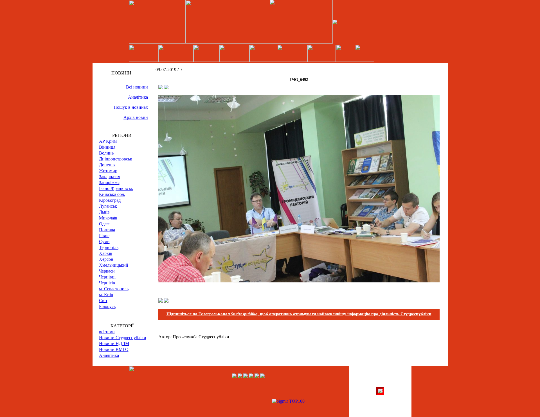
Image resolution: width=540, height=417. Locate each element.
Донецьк (107, 164)
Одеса (105, 223)
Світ (103, 300)
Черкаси (107, 271)
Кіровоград (110, 200)
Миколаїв (108, 218)
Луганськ (108, 206)
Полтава (107, 229)
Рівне (104, 235)
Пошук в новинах (131, 107)
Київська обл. (112, 194)
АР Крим (108, 141)
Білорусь (107, 306)
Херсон (106, 259)
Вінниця (107, 147)
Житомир (108, 170)
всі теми (107, 331)
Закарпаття (109, 176)
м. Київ (106, 294)
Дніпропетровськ (115, 159)
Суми (104, 241)
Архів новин (135, 117)
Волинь (106, 153)
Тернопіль (108, 247)
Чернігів (107, 282)
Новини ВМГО (114, 349)
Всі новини (137, 87)
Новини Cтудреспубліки (122, 337)
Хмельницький (113, 265)
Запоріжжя (109, 182)
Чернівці (107, 277)
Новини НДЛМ (114, 343)
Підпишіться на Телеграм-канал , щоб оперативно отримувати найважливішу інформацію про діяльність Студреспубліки (298, 314)
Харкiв (105, 253)
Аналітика (138, 97)
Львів (104, 212)
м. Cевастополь (114, 288)
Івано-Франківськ (116, 188)
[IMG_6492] (299, 280)
